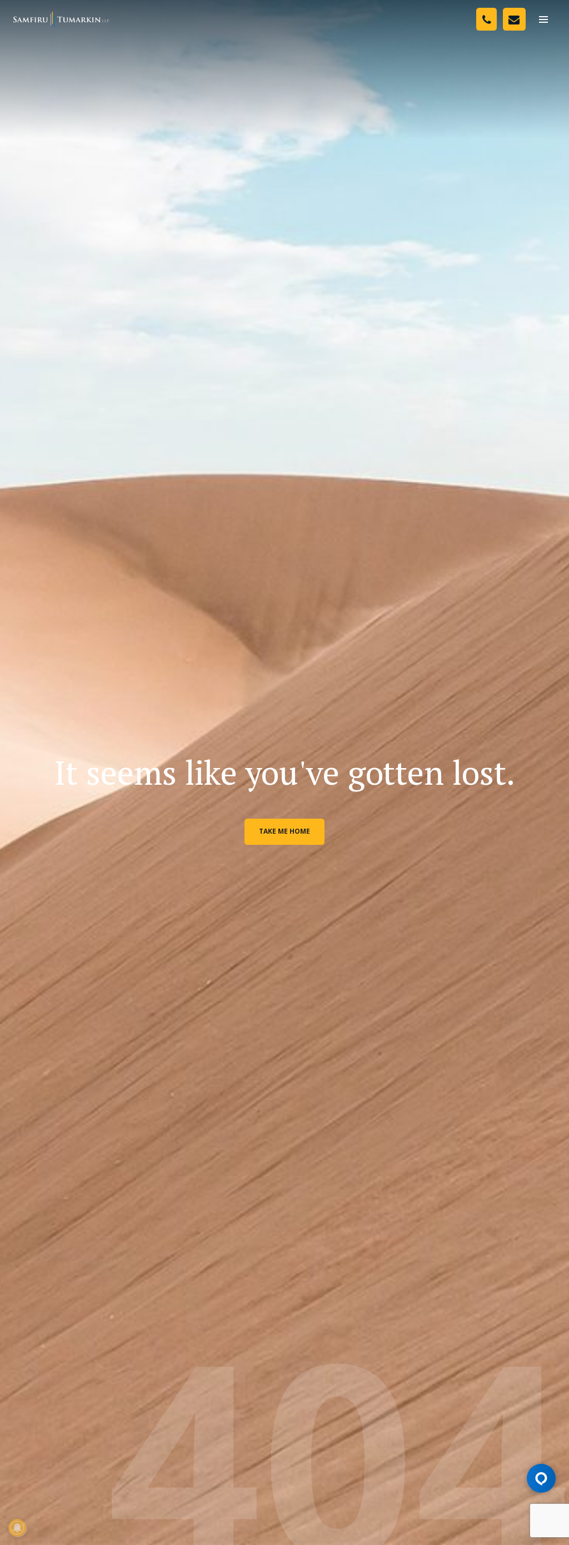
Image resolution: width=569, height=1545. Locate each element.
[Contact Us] (514, 19)
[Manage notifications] (17, 1528)
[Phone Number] (486, 19)
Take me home (284, 831)
